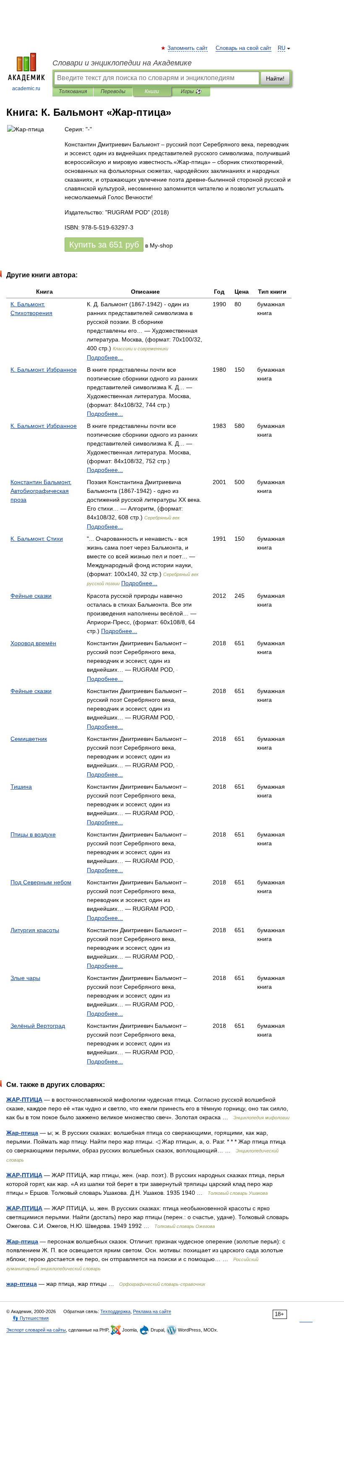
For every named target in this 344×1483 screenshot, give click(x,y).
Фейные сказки (31, 595)
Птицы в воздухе (33, 834)
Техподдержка (115, 1311)
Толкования (73, 91)
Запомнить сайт (188, 48)
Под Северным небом (40, 882)
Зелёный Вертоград (37, 1025)
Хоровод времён (33, 643)
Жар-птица (22, 1132)
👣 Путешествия (31, 1318)
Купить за (104, 244)
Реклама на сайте (152, 1311)
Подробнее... (105, 357)
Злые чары (25, 978)
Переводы (113, 91)
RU (281, 48)
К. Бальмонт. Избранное (43, 369)
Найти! (275, 78)
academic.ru (26, 88)
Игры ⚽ (191, 91)
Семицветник (28, 738)
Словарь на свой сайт (243, 48)
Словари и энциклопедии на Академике (122, 63)
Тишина (21, 786)
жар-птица (21, 1283)
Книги (152, 91)
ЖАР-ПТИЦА (24, 1099)
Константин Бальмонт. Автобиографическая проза (40, 491)
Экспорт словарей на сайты (36, 1329)
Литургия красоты (34, 930)
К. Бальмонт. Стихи (36, 538)
